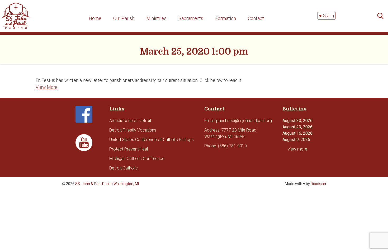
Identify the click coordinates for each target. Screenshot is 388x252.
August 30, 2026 (297, 120)
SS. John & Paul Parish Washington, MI (107, 184)
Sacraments (190, 18)
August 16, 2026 (297, 133)
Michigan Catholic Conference (136, 158)
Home (95, 18)
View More (47, 87)
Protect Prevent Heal (128, 149)
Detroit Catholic (123, 168)
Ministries (156, 18)
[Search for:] (382, 15)
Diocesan (318, 184)
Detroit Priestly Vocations (132, 130)
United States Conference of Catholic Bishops (151, 139)
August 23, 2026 (297, 126)
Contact (256, 18)
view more (297, 149)
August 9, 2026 (296, 139)
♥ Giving (326, 15)
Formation (225, 18)
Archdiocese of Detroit (130, 120)
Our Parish (123, 18)
